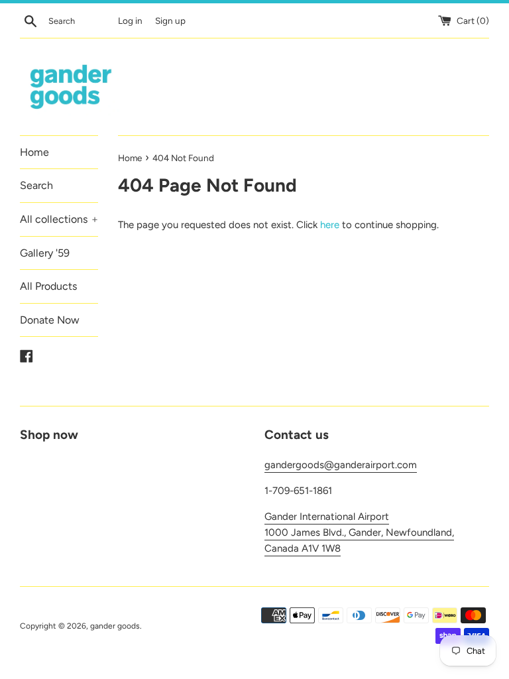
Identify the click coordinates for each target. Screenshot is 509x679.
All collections (59, 219)
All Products (48, 286)
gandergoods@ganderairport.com (340, 465)
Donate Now (50, 320)
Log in (130, 20)
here (329, 225)
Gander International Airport (326, 517)
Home (34, 152)
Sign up (170, 20)
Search (36, 185)
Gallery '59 (45, 253)
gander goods (115, 626)
